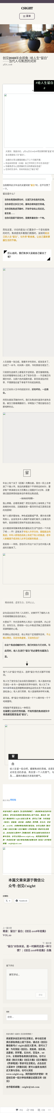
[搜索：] (27, 1017)
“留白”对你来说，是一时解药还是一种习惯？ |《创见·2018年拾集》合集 (29, 947)
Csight (27, 8)
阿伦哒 (13, 800)
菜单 (28, 16)
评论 (41, 995)
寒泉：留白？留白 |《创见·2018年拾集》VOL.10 (25, 932)
